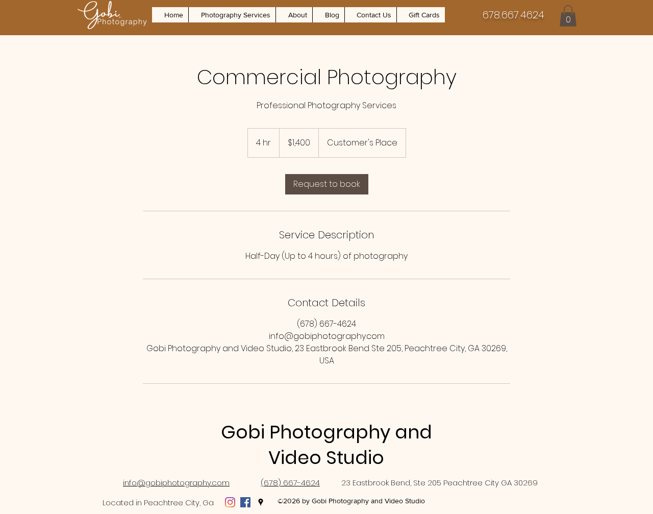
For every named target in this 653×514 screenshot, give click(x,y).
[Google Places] (261, 502)
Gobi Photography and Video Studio (326, 445)
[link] (326, 184)
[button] (231, 14)
